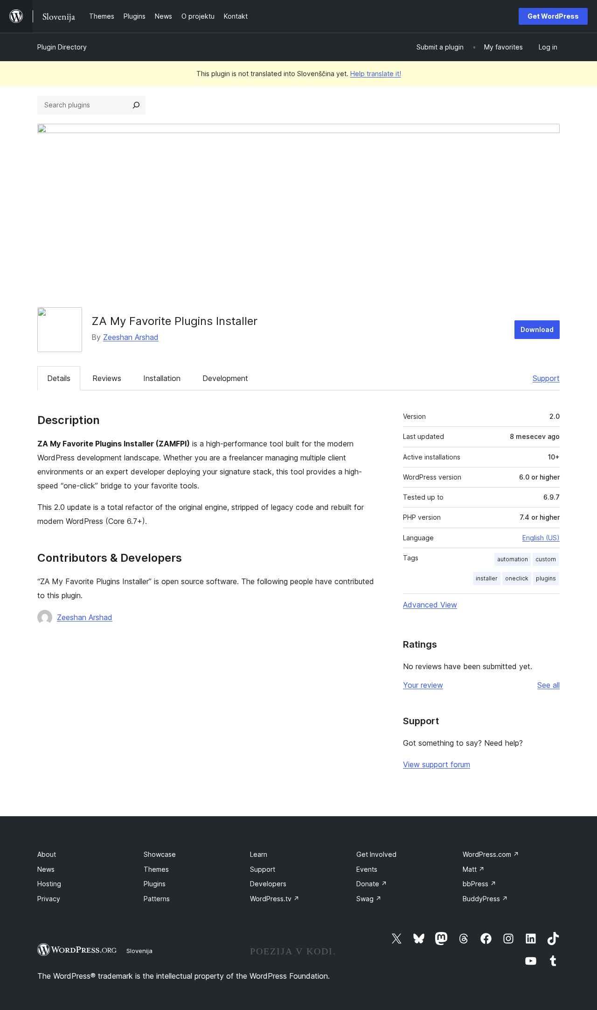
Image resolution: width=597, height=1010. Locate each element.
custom (545, 559)
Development (225, 378)
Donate (371, 884)
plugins (546, 578)
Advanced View (430, 604)
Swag (369, 899)
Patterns (157, 899)
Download (537, 329)
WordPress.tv (274, 899)
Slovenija (139, 950)
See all (548, 685)
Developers (268, 884)
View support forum (436, 764)
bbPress (479, 884)
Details (58, 378)
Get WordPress (553, 16)
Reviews (106, 378)
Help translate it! (375, 74)
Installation (161, 378)
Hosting (49, 884)
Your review (423, 685)
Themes (156, 869)
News (46, 869)
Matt (474, 869)
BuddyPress (485, 899)
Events (366, 869)
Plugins (155, 884)
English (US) (541, 538)
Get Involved (376, 854)
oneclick (516, 578)
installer (487, 578)
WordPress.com (491, 854)
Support (546, 378)
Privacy (48, 899)
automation (512, 559)
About (46, 854)
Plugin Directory (62, 47)
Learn (258, 854)
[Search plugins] (136, 105)
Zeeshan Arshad (131, 337)
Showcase (160, 854)
